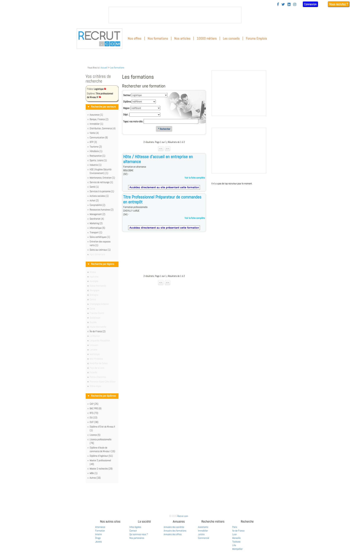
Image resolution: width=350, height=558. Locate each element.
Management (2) (97, 214)
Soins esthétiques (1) (100, 237)
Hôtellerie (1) (96, 151)
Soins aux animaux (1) (100, 249)
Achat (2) (94, 200)
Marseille (236, 538)
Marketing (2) (96, 223)
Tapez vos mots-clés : (133, 121)
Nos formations (158, 38)
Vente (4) (94, 133)
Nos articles (182, 38)
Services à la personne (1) (102, 191)
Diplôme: (127, 101)
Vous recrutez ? (338, 4)
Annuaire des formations (175, 530)
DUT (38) (94, 422)
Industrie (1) (96, 164)
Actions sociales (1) (99, 195)
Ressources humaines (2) (102, 209)
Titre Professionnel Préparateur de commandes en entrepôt (162, 199)
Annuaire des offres (173, 534)
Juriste (201, 534)
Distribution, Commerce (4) (103, 128)
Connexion (310, 4)
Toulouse (236, 541)
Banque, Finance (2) (99, 119)
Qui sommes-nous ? (138, 534)
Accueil (104, 67)
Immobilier (203, 530)
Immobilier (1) (96, 123)
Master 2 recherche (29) (101, 468)
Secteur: (127, 95)
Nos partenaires (136, 538)
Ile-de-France (238, 530)
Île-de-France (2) (98, 331)
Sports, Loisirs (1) (98, 160)
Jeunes (98, 541)
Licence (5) (95, 434)
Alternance (100, 527)
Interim (98, 534)
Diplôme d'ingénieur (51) (101, 455)
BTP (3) (93, 142)
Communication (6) (99, 137)
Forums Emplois (256, 38)
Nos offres (134, 38)
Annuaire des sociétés (174, 527)
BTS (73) (94, 413)
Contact (133, 530)
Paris (234, 527)
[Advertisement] (164, 254)
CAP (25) (94, 403)
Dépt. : (126, 114)
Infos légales (135, 527)
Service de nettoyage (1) (101, 182)
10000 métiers (207, 38)
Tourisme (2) (96, 146)
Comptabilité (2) (97, 205)
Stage (98, 538)
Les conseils (231, 38)
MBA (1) (94, 473)
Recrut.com (182, 516)
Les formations (117, 67)
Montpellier (237, 549)
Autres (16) (95, 477)
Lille (234, 545)
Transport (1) (96, 232)
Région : (127, 108)
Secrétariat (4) (97, 218)
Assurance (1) (96, 114)
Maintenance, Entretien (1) (102, 177)
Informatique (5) (97, 227)
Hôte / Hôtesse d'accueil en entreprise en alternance (158, 159)
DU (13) (93, 417)
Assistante (203, 527)
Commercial (203, 538)
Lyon (234, 534)
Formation (100, 530)
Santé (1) (94, 186)
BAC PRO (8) (96, 408)
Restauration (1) (97, 155)
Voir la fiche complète (195, 177)
